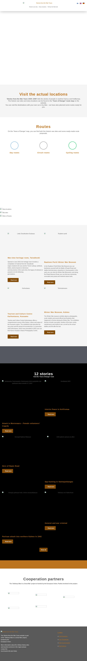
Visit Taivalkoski (63, 639)
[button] (3, 5)
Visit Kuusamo (63, 636)
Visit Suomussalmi (64, 643)
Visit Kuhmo (62, 646)
